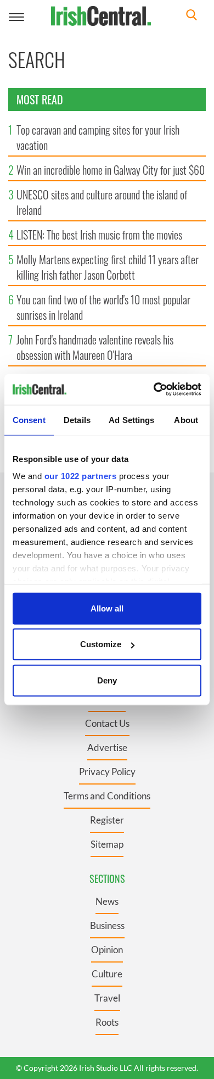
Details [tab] (77, 419)
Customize (100, 644)
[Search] (191, 16)
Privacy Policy (107, 771)
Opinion (107, 949)
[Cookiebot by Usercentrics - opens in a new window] (153, 389)
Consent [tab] (29, 419)
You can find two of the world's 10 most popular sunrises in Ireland (103, 307)
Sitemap (107, 844)
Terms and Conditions (107, 796)
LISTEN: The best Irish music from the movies (99, 234)
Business (107, 925)
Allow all (107, 608)
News (107, 901)
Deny (107, 680)
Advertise (107, 747)
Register (107, 820)
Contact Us (107, 723)
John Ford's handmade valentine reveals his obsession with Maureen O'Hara (94, 347)
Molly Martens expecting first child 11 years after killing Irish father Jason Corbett (107, 267)
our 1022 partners (80, 476)
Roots (107, 1022)
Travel (107, 998)
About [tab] (186, 419)
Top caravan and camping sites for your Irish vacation (97, 137)
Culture (107, 974)
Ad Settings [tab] (131, 419)
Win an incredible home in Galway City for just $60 (110, 170)
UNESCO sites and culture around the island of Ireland (101, 202)
